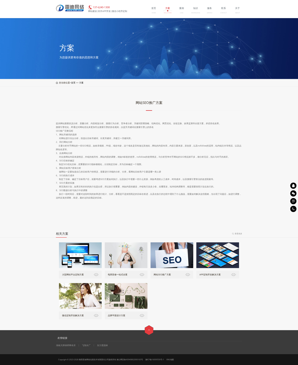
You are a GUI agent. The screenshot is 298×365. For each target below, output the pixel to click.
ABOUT (237, 12)
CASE (181, 12)
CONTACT (223, 12)
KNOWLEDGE (195, 12)
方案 (81, 82)
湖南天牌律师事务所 (66, 345)
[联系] (293, 201)
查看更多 (238, 233)
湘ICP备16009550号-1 (154, 359)
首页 (73, 82)
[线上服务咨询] (293, 186)
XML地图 (170, 359)
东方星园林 (102, 345)
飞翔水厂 (86, 345)
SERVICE (209, 12)
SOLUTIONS (168, 12)
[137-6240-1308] (293, 209)
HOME (154, 12)
